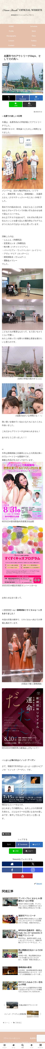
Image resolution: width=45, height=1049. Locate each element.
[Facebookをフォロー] (12, 870)
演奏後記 (7, 834)
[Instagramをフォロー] (33, 870)
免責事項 (33, 1038)
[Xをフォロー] (33, 864)
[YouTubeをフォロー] (22, 876)
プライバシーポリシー (11, 1038)
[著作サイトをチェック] (12, 864)
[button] (29, 104)
